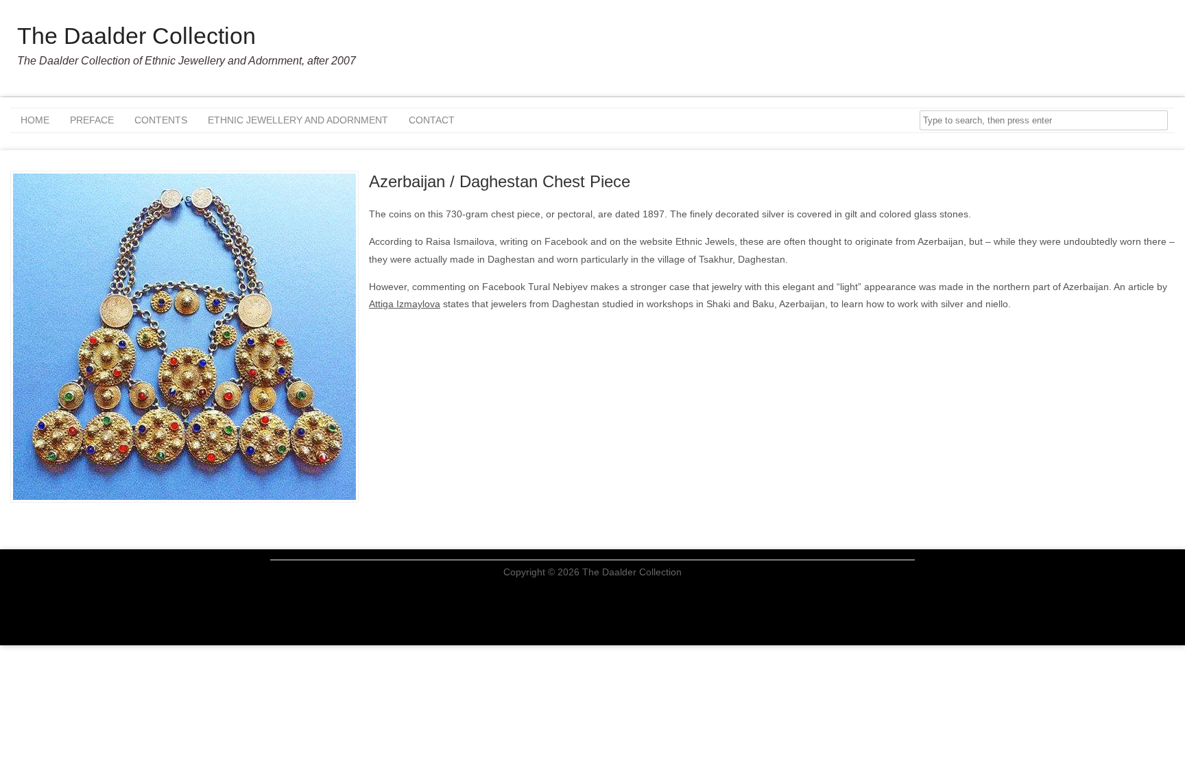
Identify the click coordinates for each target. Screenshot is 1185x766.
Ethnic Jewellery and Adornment (298, 120)
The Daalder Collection (136, 35)
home (35, 120)
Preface (92, 120)
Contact (432, 120)
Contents (160, 120)
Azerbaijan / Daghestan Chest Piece (499, 181)
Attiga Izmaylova (404, 303)
